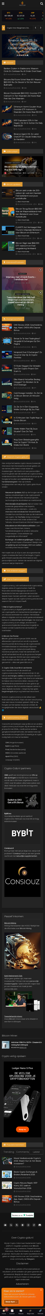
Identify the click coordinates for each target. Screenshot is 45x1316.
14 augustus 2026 (24, 223)
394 (40, 254)
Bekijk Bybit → (11, 1302)
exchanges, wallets (15, 676)
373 (35, 423)
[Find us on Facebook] (34, 1225)
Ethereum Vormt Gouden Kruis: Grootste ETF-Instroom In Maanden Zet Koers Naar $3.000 (28, 109)
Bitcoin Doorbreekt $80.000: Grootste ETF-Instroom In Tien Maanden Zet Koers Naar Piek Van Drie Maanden (23, 96)
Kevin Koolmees (15, 173)
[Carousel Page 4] (23, 55)
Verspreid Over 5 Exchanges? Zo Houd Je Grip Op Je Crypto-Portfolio (28, 355)
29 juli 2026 (29, 173)
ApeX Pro (9, 756)
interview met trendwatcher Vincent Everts (22, 512)
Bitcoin (5, 639)
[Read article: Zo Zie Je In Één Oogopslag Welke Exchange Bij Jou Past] (7, 409)
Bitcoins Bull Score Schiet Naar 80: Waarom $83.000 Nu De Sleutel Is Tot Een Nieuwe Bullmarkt (23, 82)
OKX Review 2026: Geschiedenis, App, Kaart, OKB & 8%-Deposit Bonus (28, 327)
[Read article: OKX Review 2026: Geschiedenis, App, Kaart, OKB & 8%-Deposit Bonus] (7, 327)
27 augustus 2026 (12, 74)
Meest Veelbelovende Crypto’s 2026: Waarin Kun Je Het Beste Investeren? (27, 1161)
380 (34, 374)
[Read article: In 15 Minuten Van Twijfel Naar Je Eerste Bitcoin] (7, 420)
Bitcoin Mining (25, 928)
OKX (7, 742)
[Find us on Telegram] (22, 1225)
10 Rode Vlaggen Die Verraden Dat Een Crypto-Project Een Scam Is (27, 368)
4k (38, 173)
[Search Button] (41, 4)
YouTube (21, 517)
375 (34, 401)
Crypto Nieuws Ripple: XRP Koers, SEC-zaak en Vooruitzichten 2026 (25, 1185)
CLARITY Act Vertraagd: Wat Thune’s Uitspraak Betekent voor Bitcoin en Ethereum (28, 230)
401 (41, 223)
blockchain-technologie (22, 620)
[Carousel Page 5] (25, 55)
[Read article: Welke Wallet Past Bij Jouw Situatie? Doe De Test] (7, 431)
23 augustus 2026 (22, 142)
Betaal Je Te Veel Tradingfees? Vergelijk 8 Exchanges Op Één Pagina (27, 341)
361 (25, 74)
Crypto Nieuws (22, 36)
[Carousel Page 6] (27, 55)
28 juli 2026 (31, 285)
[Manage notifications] (6, 1309)
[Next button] (39, 46)
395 (35, 129)
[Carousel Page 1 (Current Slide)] (17, 55)
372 (34, 361)
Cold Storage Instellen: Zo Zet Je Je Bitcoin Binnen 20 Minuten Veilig (28, 396)
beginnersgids (8, 691)
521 (35, 333)
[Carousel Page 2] (19, 55)
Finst (7, 749)
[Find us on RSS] (11, 1225)
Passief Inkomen (12, 163)
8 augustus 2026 (22, 361)
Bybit (7, 746)
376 (35, 115)
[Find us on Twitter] (17, 1225)
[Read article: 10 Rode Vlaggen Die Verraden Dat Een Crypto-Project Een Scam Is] (7, 368)
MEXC (7, 753)
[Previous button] (6, 46)
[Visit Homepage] (22, 3)
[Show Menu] (3, 4)
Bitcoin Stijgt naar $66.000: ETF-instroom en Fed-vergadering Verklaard (28, 246)
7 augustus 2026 (22, 435)
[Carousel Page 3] (21, 55)
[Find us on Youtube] (5, 1225)
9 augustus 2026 (24, 238)
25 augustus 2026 (12, 102)
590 (39, 285)
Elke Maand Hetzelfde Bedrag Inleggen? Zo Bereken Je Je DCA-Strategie (27, 382)
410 (40, 238)
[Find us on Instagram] (28, 1225)
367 (24, 102)
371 (35, 388)
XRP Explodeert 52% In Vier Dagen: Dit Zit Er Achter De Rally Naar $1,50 (28, 123)
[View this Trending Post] (5, 173)
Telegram (30, 1259)
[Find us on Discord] (40, 1225)
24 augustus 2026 (22, 115)
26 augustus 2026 (12, 88)
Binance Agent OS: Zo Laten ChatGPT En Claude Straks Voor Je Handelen (27, 137)
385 (41, 204)
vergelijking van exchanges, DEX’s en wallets (23, 545)
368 (25, 88)
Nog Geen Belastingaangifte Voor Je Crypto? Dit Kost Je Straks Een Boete (26, 442)
